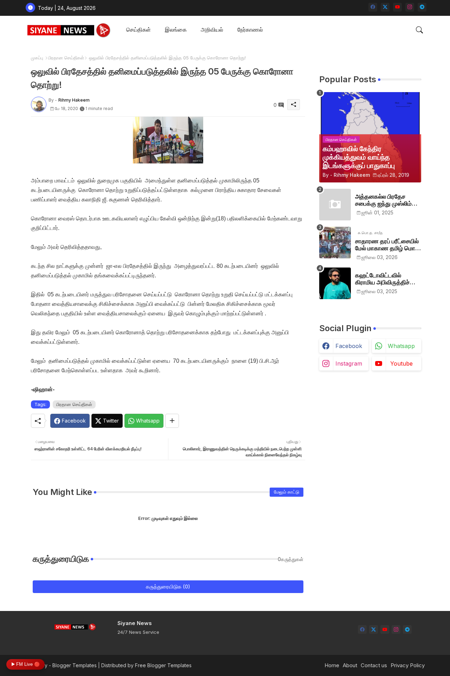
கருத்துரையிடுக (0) (168, 586)
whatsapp (401, 345)
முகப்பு (37, 57)
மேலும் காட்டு (286, 492)
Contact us (374, 665)
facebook (348, 345)
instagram (348, 363)
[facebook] (372, 7)
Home (331, 665)
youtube (401, 363)
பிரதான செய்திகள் (66, 57)
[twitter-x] (385, 7)
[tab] (138, 30)
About (350, 665)
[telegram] (422, 7)
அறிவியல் (212, 29)
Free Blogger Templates (163, 665)
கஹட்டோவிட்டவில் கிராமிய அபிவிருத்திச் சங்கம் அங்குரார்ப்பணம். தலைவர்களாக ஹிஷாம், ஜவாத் (385, 279)
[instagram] (409, 7)
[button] (419, 30)
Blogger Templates (74, 665)
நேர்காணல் (250, 29)
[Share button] (172, 421)
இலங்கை (176, 29)
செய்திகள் (138, 29)
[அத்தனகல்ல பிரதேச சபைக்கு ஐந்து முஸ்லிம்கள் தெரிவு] (335, 204)
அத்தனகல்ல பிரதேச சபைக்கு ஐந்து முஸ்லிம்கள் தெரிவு (388, 200)
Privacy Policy (408, 665)
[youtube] (397, 7)
